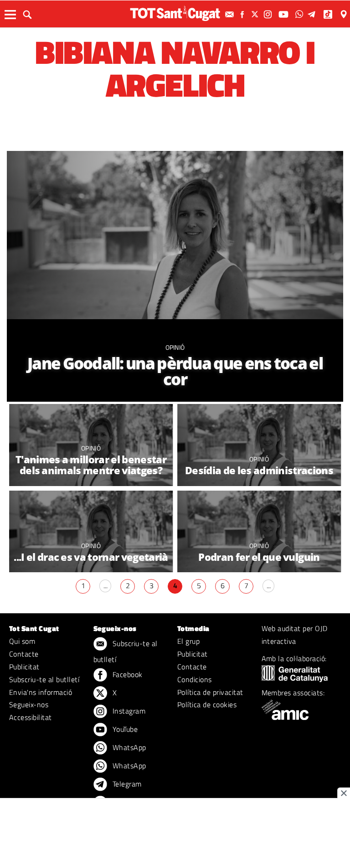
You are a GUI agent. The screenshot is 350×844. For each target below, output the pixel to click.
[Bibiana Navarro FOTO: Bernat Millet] (175, 276)
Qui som (22, 641)
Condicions (194, 679)
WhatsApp (128, 747)
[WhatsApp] (300, 14)
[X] (256, 14)
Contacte (24, 653)
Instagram (128, 710)
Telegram (126, 783)
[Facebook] (243, 14)
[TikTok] (328, 14)
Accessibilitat (30, 717)
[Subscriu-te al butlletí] (230, 14)
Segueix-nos (28, 704)
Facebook (127, 674)
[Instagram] (268, 14)
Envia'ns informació (40, 692)
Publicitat (24, 666)
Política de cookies (207, 704)
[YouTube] (284, 14)
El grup (188, 641)
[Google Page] (344, 14)
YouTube (124, 729)
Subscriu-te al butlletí (44, 679)
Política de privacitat (210, 692)
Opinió (175, 347)
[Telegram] (313, 14)
